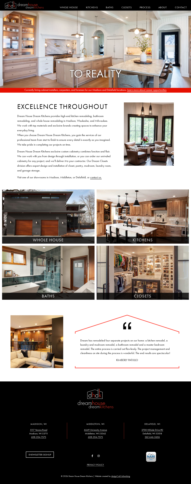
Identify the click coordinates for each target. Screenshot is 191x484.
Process (145, 7)
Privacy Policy (95, 464)
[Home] (24, 5)
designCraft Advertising (120, 476)
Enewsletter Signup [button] (40, 454)
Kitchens (92, 7)
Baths (109, 7)
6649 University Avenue (95, 429)
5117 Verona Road (38, 429)
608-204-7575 (38, 437)
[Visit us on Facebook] (92, 456)
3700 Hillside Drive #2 (152, 429)
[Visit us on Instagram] (99, 456)
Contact (181, 7)
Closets (127, 7)
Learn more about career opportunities (147, 90)
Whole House (69, 7)
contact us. (96, 177)
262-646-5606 (152, 437)
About (162, 7)
